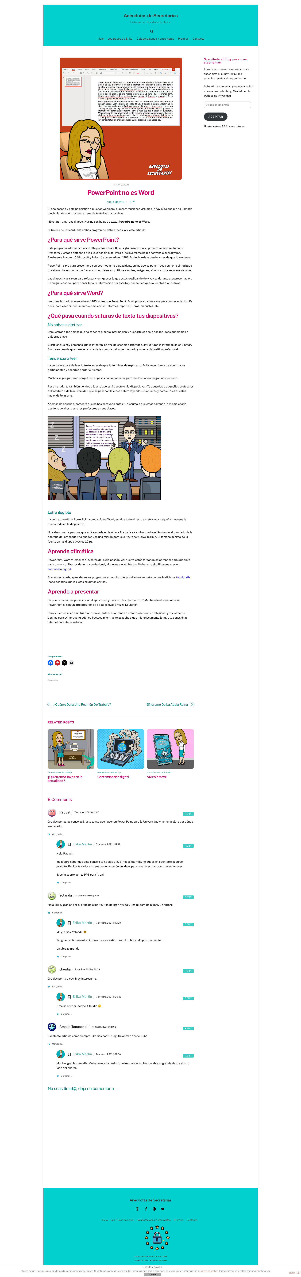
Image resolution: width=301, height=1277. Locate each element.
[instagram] (137, 1208)
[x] (162, 1208)
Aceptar (215, 116)
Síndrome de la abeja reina (167, 704)
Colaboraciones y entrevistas (155, 38)
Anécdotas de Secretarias (149, 1256)
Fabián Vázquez (159, 1260)
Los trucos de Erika (120, 38)
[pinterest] (154, 1208)
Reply (188, 814)
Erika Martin (115, 202)
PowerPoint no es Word (120, 192)
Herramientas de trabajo (60, 772)
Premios (183, 38)
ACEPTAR (152, 1275)
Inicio (100, 38)
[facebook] (145, 1208)
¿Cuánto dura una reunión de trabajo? (82, 704)
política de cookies (209, 1271)
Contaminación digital (113, 777)
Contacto (198, 38)
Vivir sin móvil (157, 777)
